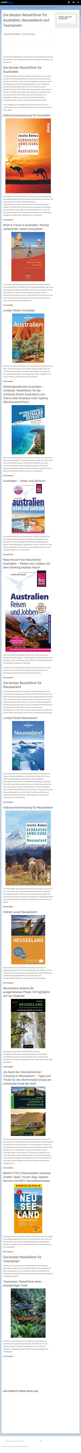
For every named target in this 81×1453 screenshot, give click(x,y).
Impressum (17, 1446)
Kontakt (4, 1446)
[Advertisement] (28, 1412)
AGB (26, 1446)
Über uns (10, 1446)
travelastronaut (28, 34)
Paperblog (9, 1441)
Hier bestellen (8, 1356)
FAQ (23, 1446)
